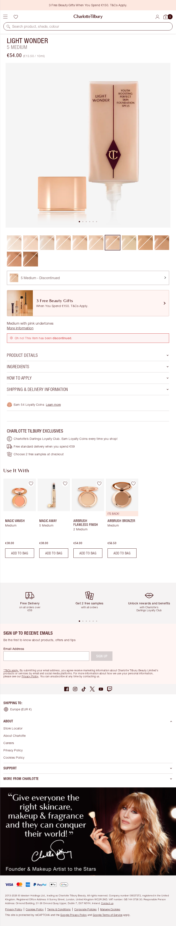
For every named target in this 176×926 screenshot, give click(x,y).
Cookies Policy (13, 757)
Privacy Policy (30, 676)
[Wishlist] (16, 17)
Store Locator (13, 728)
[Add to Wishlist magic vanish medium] (31, 483)
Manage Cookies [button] (110, 909)
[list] (88, 145)
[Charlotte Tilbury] (88, 16)
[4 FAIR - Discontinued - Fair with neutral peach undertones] (80, 242)
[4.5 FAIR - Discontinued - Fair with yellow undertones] (96, 242)
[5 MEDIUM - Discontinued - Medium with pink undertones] (112, 242)
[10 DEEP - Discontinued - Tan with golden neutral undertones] (30, 259)
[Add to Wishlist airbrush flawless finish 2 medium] (99, 483)
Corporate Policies (85, 909)
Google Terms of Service (108, 915)
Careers (8, 743)
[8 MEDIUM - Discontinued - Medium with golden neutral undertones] (162, 242)
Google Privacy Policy (73, 915)
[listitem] (88, 145)
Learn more (53, 404)
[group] (18, 520)
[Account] (157, 16)
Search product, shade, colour (35, 26)
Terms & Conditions (59, 909)
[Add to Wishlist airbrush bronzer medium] (133, 483)
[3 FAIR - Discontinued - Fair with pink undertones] (63, 242)
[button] (8, 26)
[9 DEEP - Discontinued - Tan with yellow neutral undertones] (14, 259)
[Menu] (5, 16)
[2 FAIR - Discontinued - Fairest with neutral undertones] (47, 242)
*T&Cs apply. (11, 670)
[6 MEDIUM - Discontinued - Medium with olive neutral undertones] (129, 242)
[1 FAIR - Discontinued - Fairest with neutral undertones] (14, 242)
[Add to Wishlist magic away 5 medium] (65, 483)
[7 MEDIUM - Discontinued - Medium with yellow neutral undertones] (145, 242)
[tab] (79, 221)
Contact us (107, 903)
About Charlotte (14, 735)
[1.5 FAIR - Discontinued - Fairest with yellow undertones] (30, 242)
